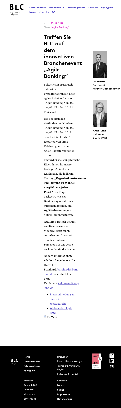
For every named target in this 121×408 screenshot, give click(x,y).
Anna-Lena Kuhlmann (99, 132)
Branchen (55, 7)
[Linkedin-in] (111, 361)
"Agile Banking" (60, 27)
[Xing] (111, 355)
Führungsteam (76, 7)
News (32, 12)
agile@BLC (107, 7)
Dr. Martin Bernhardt (99, 83)
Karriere (93, 7)
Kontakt (44, 12)
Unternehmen (37, 7)
